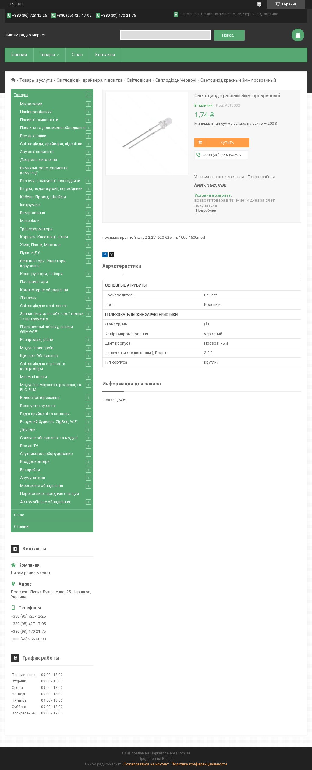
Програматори (34, 281)
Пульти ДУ (30, 252)
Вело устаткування (38, 405)
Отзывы (22, 526)
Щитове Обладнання (39, 355)
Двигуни (27, 429)
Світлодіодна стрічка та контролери (42, 366)
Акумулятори (32, 477)
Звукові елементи (37, 151)
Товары (47, 54)
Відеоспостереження (39, 397)
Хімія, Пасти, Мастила (40, 244)
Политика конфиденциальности (199, 764)
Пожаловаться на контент (146, 764)
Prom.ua (183, 753)
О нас (77, 54)
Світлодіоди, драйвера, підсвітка (89, 80)
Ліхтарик (28, 297)
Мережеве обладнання (41, 485)
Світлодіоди (139, 80)
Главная (19, 54)
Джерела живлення (38, 159)
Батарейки (30, 469)
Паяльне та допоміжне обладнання (53, 127)
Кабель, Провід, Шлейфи (43, 197)
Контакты (105, 54)
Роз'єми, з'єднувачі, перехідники (50, 180)
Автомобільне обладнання (45, 502)
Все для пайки (33, 136)
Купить (227, 142)
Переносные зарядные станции (49, 493)
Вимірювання (32, 212)
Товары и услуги (36, 80)
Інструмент (30, 204)
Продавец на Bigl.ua (156, 759)
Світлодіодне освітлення (43, 305)
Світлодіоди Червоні (175, 80)
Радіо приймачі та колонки (45, 413)
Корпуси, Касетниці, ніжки (44, 237)
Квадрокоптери (35, 461)
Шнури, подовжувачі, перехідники (51, 188)
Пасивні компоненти (39, 119)
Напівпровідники (36, 111)
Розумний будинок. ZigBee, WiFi (49, 421)
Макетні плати (33, 376)
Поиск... (229, 35)
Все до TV (29, 445)
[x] (111, 256)
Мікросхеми (31, 104)
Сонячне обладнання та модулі (49, 437)
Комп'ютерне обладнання (44, 290)
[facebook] (105, 256)
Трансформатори (36, 229)
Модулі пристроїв (37, 348)
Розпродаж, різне (36, 339)
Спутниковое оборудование (46, 453)
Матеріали (30, 220)
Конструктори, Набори (41, 273)
